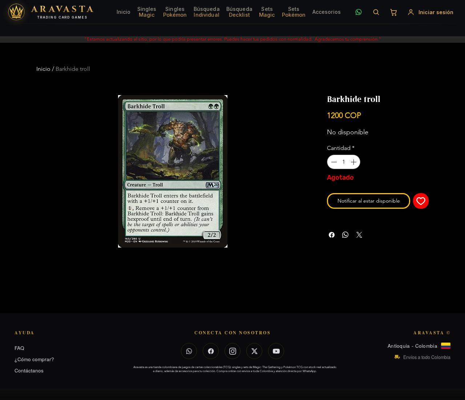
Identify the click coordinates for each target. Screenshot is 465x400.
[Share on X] (359, 234)
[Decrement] (333, 162)
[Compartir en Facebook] (331, 234)
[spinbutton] (343, 162)
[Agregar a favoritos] (421, 201)
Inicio (43, 68)
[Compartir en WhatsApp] (345, 234)
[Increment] (354, 162)
